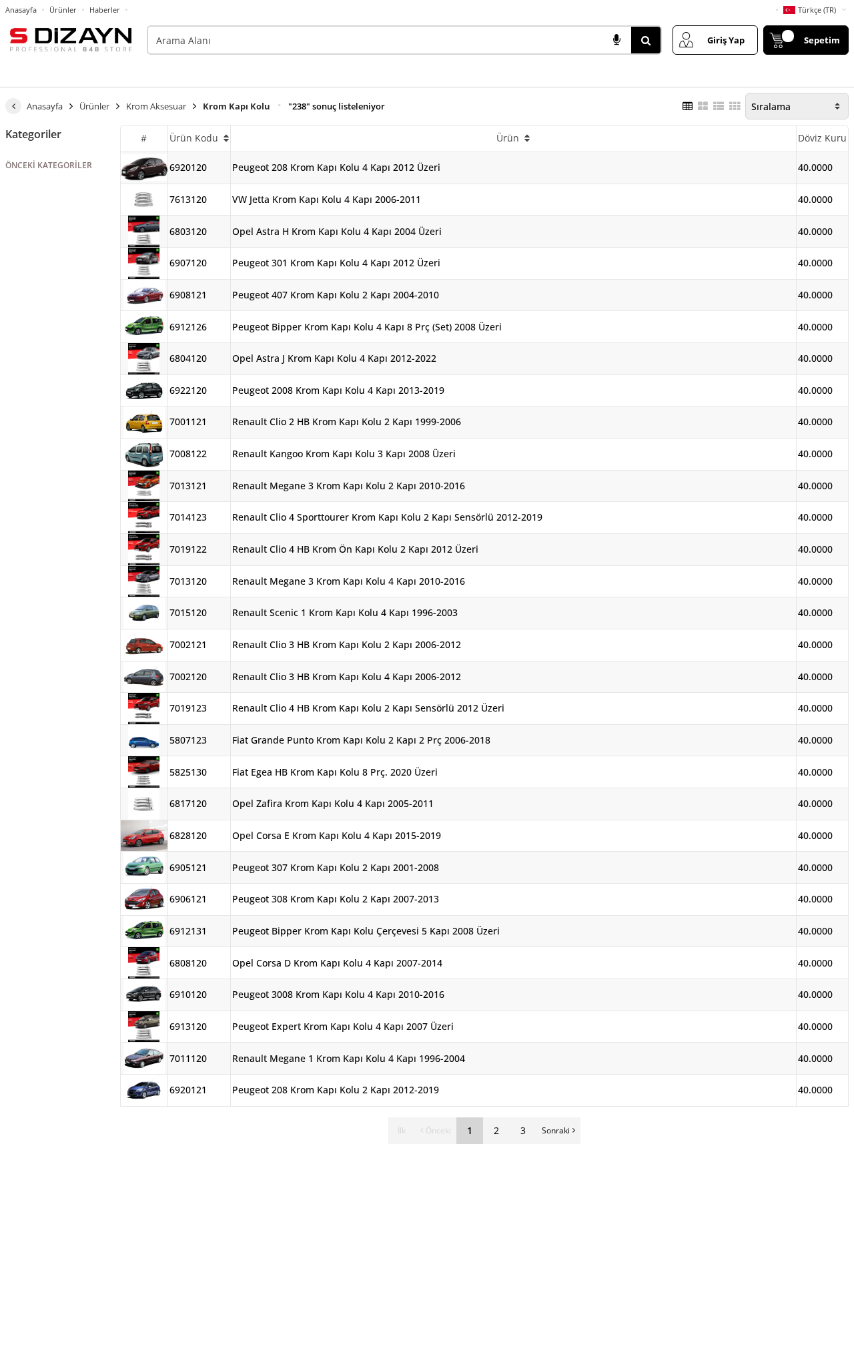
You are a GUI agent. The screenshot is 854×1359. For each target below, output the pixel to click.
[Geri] (13, 106)
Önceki (438, 1130)
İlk (402, 1130)
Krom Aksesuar (156, 106)
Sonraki (556, 1130)
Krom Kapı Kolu (236, 106)
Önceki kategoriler (48, 165)
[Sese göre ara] (616, 40)
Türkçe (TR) (817, 10)
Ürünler (63, 10)
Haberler (104, 10)
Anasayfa (21, 10)
